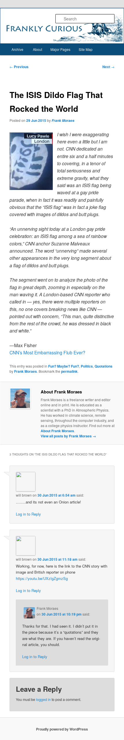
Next (108, 66)
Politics (87, 366)
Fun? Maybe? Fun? (63, 366)
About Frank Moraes (57, 430)
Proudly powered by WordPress (62, 729)
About (37, 49)
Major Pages (60, 49)
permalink (69, 371)
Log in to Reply (28, 514)
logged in (43, 699)
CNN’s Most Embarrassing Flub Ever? (47, 352)
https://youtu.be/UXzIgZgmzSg (42, 578)
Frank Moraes (63, 120)
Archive (17, 49)
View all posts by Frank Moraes (68, 436)
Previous (19, 66)
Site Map (86, 49)
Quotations (103, 366)
